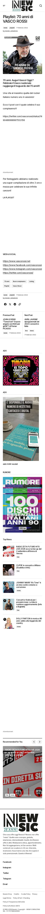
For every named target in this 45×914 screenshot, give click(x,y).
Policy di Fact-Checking (21, 898)
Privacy (34, 894)
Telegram (7, 878)
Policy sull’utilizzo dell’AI (11, 906)
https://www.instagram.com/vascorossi (22, 269)
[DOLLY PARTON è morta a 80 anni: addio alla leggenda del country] (8, 623)
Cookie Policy (25, 894)
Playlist (6, 286)
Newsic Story (7, 894)
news (5, 28)
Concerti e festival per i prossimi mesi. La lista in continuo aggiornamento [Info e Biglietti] (29, 603)
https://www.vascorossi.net (16, 261)
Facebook (7, 862)
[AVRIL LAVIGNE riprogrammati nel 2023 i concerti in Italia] (32, 325)
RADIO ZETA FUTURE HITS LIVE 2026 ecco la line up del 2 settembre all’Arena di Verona (29, 550)
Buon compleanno (19, 281)
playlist (12, 28)
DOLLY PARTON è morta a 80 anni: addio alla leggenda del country (29, 620)
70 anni (6, 281)
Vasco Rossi (17, 286)
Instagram (7, 867)
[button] (4, 6)
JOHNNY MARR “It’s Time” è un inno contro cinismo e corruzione (28, 584)
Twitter (6, 873)
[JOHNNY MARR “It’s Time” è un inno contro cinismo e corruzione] (8, 587)
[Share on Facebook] (5, 304)
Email (5, 884)
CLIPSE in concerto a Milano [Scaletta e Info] (28, 566)
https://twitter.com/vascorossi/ (18, 273)
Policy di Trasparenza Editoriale (14, 902)
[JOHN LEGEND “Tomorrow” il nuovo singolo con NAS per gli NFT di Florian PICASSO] (13, 325)
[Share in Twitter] (10, 304)
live (26, 331)
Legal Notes (7, 898)
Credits (16, 894)
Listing (31, 281)
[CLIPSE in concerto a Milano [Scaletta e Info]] (8, 570)
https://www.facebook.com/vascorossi (22, 265)
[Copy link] (19, 304)
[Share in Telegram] (14, 304)
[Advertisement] (22, 148)
